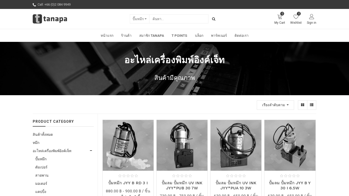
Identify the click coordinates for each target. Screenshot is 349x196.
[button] (275, 105)
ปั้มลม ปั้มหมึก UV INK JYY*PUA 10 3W (236, 185)
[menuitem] (107, 35)
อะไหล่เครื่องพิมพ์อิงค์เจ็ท (52, 151)
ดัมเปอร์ (41, 167)
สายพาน (42, 175)
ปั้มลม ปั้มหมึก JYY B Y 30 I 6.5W (290, 185)
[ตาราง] (302, 105)
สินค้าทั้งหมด (43, 134)
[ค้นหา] (213, 18)
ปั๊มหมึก (138, 19)
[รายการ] (311, 105)
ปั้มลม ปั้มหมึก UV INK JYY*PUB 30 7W (182, 185)
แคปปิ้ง (40, 192)
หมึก (36, 143)
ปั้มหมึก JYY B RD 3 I (128, 182)
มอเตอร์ (41, 183)
